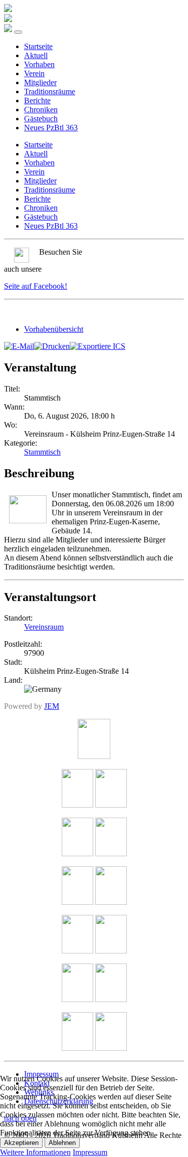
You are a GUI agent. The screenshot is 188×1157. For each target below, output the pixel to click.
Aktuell (36, 55)
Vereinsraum (44, 627)
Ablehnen (62, 1142)
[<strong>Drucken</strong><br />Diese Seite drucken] (52, 346)
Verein (34, 73)
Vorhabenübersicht (53, 329)
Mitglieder (40, 82)
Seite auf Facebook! (35, 286)
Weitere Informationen (35, 1152)
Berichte (37, 100)
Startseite (38, 46)
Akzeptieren (21, 1142)
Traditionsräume (49, 91)
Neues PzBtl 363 (51, 127)
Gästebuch (41, 118)
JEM (51, 706)
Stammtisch (42, 452)
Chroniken (41, 109)
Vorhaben (39, 64)
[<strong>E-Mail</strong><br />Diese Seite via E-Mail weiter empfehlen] (19, 346)
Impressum (90, 1152)
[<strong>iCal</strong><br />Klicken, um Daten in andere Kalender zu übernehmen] (97, 346)
